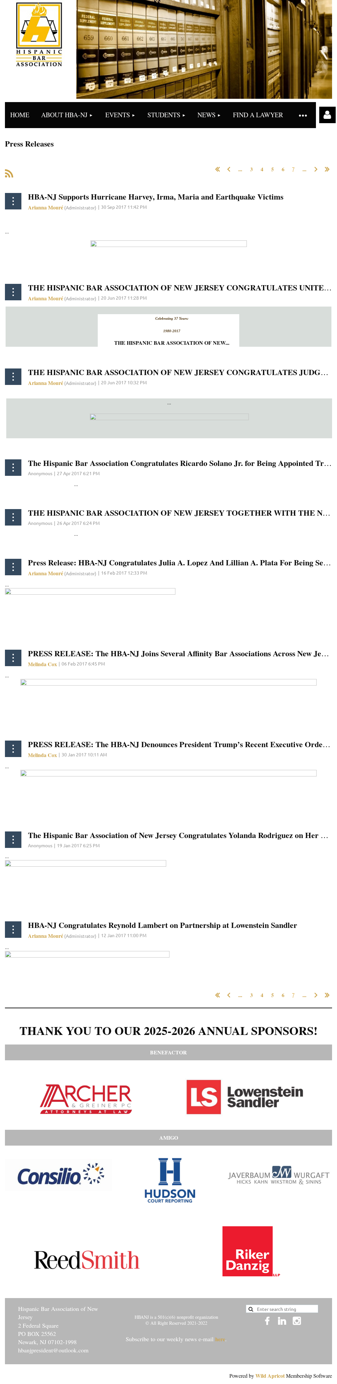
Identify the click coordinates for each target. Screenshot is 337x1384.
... (240, 169)
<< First (217, 169)
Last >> (327, 169)
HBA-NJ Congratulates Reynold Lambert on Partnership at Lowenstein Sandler (162, 925)
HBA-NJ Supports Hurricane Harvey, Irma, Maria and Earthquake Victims (155, 196)
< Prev (228, 169)
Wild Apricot (270, 1375)
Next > (316, 169)
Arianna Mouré (45, 207)
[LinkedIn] (282, 1320)
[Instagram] (296, 1320)
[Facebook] (267, 1320)
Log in (327, 115)
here (220, 1339)
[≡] (303, 115)
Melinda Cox (42, 664)
